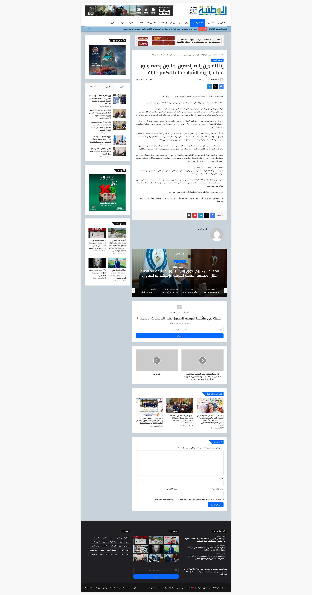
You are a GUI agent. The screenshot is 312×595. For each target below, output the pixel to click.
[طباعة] (189, 215)
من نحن (105, 588)
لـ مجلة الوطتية (153, 588)
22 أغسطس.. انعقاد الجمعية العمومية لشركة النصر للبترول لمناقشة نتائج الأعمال (179, 273)
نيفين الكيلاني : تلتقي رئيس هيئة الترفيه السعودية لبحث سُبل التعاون (100, 151)
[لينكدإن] (209, 86)
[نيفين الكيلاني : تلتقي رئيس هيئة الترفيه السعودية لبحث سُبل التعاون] (119, 151)
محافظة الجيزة (111, 550)
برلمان (172, 23)
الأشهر (122, 86)
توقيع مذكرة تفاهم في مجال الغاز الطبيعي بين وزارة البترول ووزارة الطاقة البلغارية (100, 113)
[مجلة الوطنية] (207, 10)
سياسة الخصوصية (123, 588)
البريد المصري (124, 542)
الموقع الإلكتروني (172, 489)
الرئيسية (220, 23)
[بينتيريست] (194, 215)
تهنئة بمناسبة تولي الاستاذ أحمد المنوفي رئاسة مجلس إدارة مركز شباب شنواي (117, 274)
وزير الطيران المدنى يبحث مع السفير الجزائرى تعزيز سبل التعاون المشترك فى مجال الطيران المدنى (101, 126)
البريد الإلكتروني (218, 489)
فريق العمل (97, 588)
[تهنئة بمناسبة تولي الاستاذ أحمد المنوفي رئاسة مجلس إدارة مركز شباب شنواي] (117, 263)
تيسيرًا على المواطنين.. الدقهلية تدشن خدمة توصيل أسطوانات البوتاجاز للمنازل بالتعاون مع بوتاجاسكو (181, 419)
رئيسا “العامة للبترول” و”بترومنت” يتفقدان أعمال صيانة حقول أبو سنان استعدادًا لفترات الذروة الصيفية (149, 421)
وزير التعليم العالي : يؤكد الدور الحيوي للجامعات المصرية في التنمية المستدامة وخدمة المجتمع (100, 99)
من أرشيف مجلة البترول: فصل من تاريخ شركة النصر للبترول (97, 273)
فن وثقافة (150, 23)
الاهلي (97, 538)
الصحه (139, 23)
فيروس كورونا (124, 550)
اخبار (210, 23)
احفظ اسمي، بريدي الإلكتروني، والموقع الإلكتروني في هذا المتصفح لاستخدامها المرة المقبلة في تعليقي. (187, 499)
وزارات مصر (184, 23)
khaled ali (215, 79)
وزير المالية (93, 554)
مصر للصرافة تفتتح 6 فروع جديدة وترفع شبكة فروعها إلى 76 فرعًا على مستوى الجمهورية (97, 244)
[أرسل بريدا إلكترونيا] (211, 79)
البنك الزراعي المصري (110, 542)
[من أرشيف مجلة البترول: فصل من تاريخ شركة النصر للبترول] (97, 263)
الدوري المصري (123, 546)
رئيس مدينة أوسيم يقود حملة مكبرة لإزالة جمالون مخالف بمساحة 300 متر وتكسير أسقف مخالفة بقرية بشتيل (117, 245)
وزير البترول (124, 554)
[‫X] (215, 86)
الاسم (221, 478)
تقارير (113, 23)
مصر (102, 550)
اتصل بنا (112, 588)
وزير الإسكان (94, 550)
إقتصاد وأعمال (198, 23)
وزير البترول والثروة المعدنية (108, 554)
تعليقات (92, 86)
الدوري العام (96, 542)
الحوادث (130, 23)
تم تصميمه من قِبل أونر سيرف (181, 588)
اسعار (111, 538)
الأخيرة (107, 86)
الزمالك (113, 546)
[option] (179, 273)
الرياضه (121, 23)
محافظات (162, 23)
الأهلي (105, 538)
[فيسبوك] (221, 86)
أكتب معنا (88, 588)
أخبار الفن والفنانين (122, 538)
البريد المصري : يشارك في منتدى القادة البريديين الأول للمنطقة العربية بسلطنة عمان (100, 139)
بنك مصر (105, 546)
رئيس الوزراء (95, 546)
